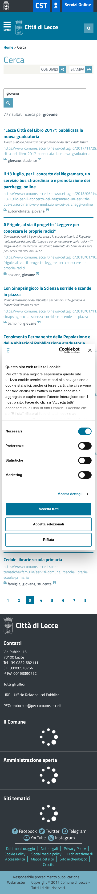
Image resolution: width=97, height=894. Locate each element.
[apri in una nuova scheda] (7, 5)
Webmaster (16, 882)
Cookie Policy (14, 854)
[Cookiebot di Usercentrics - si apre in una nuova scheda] (60, 350)
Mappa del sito (42, 859)
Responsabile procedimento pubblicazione (46, 877)
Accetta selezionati (48, 524)
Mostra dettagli (70, 494)
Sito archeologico (73, 859)
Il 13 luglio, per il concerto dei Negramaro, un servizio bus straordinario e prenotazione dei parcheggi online (47, 180)
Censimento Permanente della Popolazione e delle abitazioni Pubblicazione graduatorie (47, 339)
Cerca (21, 47)
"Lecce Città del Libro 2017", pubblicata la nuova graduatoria (43, 133)
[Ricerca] (88, 28)
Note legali (49, 848)
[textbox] (45, 93)
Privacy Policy (75, 848)
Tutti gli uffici (14, 684)
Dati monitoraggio (20, 848)
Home (8, 47)
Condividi (50, 69)
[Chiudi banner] (90, 350)
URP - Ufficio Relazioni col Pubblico (31, 694)
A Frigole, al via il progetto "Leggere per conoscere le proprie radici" (41, 227)
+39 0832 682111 (23, 662)
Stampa (78, 69)
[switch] (85, 446)
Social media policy (46, 854)
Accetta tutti (49, 509)
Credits (48, 864)
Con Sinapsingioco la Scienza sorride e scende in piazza (47, 291)
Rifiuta (48, 540)
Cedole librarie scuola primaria (33, 559)
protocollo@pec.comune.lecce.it (37, 705)
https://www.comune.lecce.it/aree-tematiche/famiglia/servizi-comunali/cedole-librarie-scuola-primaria (46, 572)
